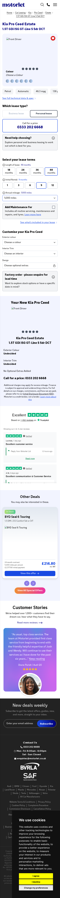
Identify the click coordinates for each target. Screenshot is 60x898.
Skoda (15, 793)
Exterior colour (9, 237)
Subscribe (46, 723)
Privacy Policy (44, 802)
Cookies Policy (18, 805)
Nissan (42, 790)
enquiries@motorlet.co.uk (31, 758)
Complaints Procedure (38, 805)
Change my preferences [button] (36, 888)
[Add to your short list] (53, 38)
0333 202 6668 (31, 747)
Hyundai (43, 786)
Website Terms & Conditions (22, 802)
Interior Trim (8, 249)
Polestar (51, 790)
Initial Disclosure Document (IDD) (38, 394)
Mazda (21, 790)
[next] (33, 583)
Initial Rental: (22, 179)
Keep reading (37, 659)
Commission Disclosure (19, 809)
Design (5, 260)
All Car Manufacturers (30, 797)
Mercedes (31, 790)
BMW (16, 786)
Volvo (45, 793)
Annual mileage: (23, 193)
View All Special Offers (30, 590)
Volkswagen (34, 793)
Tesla (23, 793)
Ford (34, 786)
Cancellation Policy (42, 809)
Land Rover (10, 790)
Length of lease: (16, 165)
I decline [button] (36, 882)
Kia (51, 786)
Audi (9, 786)
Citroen (25, 786)
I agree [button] (36, 876)
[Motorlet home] (13, 5)
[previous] (26, 583)
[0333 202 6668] (48, 4)
